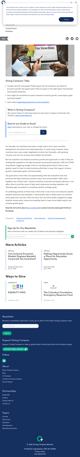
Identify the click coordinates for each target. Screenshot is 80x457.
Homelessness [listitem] (7, 425)
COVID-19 (20, 221)
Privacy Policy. (50, 14)
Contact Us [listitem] (6, 403)
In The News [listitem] (6, 376)
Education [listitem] (5, 422)
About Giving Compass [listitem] (10, 370)
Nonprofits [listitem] (6, 395)
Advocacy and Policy (24, 218)
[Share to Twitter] (72, 38)
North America (39, 218)
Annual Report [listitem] (7, 382)
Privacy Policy (40, 451)
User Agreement (40, 454)
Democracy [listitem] (6, 419)
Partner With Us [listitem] (7, 401)
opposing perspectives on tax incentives (33, 102)
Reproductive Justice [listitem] (9, 428)
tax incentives (32, 207)
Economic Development (56, 218)
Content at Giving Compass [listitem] (12, 379)
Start (9, 127)
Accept (66, 19)
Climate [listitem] (5, 416)
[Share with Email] (77, 38)
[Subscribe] (72, 236)
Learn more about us (23, 115)
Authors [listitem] (5, 398)
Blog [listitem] (4, 373)
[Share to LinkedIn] (67, 38)
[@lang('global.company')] (4, 3)
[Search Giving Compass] (71, 2)
